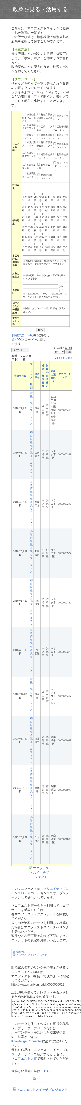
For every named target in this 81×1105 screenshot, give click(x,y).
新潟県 (59, 209)
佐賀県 (24, 249)
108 (70, 357)
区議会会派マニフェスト (29, 156)
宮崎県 (47, 249)
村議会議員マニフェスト (29, 145)
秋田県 (47, 199)
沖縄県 (59, 249)
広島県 (30, 239)
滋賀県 (24, 229)
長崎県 (30, 249)
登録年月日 (20, 375)
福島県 (59, 199)
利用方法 (17, 335)
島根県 (65, 229)
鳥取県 (59, 229)
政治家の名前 (19, 952)
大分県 (41, 249)
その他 (65, 249)
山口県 (36, 239)
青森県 (30, 199)
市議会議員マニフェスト (29, 128)
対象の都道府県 (43, 375)
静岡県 (53, 219)
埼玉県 (36, 209)
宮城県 (41, 199)
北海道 (24, 199)
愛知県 (59, 219)
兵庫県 (41, 229)
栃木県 (24, 209)
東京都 (47, 209)
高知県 (59, 239)
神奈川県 (53, 209)
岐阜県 (47, 219)
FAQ (31, 335)
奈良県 (47, 229)
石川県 (24, 219)
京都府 (30, 229)
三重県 (65, 219)
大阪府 (36, 229)
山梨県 (36, 219)
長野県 (41, 219)
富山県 (65, 209)
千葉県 (41, 209)
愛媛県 (53, 239)
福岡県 (65, 239)
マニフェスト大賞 (24, 1058)
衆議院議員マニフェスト (29, 176)
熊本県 (36, 249)
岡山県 (24, 239)
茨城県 (65, 199)
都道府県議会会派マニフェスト (44, 145)
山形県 (53, 199)
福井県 (30, 219)
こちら (45, 1071)
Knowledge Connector (26, 1041)
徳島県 (41, 239)
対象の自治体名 (47, 375)
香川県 (47, 239)
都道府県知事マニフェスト (29, 117)
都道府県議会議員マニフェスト (44, 117)
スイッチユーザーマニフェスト (60, 166)
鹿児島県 (53, 249)
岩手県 (36, 199)
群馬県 (30, 209)
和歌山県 (53, 229)
